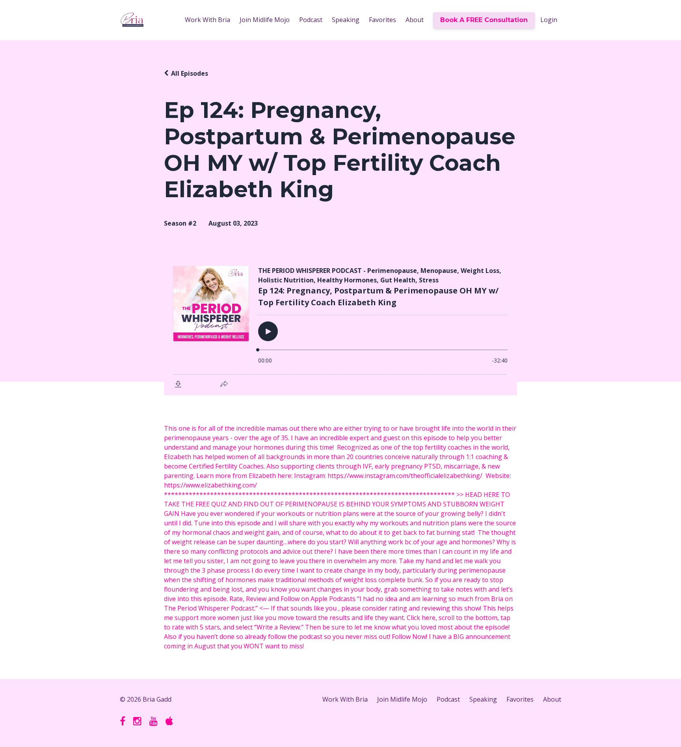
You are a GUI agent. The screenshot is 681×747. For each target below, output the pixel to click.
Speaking (345, 19)
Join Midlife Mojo (265, 19)
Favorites (382, 19)
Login (548, 19)
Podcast (310, 19)
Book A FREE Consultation (484, 20)
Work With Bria (207, 19)
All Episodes (189, 73)
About (415, 19)
